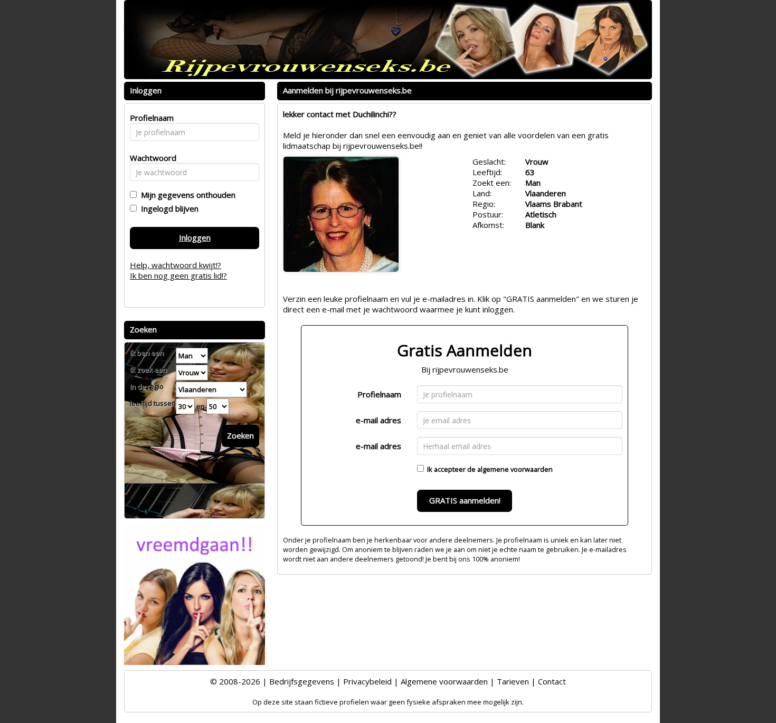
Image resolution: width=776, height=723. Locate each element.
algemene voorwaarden (515, 469)
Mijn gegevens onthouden (186, 194)
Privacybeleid (367, 681)
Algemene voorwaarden (444, 681)
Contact (552, 681)
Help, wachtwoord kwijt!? (175, 265)
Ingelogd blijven (167, 208)
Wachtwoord (150, 158)
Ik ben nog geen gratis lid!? (178, 275)
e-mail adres (378, 420)
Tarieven (513, 681)
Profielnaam (379, 394)
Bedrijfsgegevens (301, 681)
